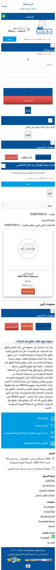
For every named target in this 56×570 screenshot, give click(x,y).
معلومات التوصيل (47, 490)
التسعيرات (30, 16)
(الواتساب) (45, 537)
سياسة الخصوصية (47, 521)
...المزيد (49, 407)
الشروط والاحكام (47, 516)
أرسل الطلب (26, 157)
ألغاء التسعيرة (11, 157)
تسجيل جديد (29, 23)
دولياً (52, 436)
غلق (50, 193)
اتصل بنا (51, 542)
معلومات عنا (49, 506)
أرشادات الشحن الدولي (45, 495)
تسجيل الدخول (15, 23)
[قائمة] (6, 6)
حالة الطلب (50, 480)
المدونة (51, 526)
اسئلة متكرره (49, 511)
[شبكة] (3, 6)
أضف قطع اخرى (43, 157)
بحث (9, 39)
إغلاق (28, 110)
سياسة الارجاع (49, 485)
